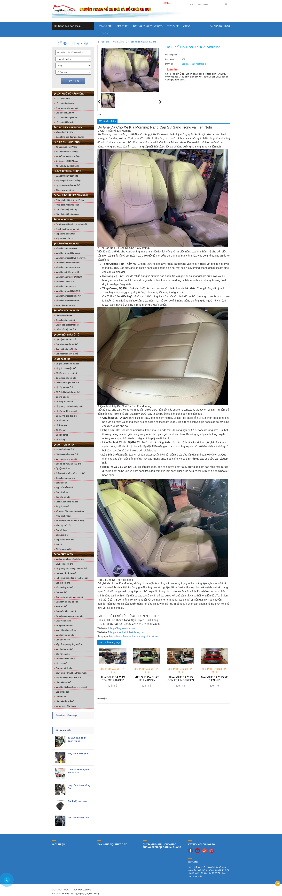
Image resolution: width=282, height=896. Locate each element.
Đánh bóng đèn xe (64, 315)
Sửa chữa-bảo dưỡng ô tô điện (70, 137)
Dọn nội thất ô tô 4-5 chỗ (67, 354)
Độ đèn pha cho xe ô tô (66, 373)
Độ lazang (60, 440)
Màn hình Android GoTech (67, 301)
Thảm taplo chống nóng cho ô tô (70, 473)
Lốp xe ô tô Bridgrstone (66, 117)
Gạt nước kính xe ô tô (66, 611)
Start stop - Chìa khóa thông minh (71, 673)
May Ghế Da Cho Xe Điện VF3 (214, 679)
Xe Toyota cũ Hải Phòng (67, 152)
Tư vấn (103, 33)
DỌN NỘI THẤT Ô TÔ (67, 334)
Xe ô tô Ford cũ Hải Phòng (67, 156)
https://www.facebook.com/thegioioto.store (133, 636)
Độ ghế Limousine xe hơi (67, 364)
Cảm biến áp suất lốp (65, 701)
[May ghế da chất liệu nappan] (146, 656)
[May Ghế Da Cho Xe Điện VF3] (214, 656)
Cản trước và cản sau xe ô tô (69, 597)
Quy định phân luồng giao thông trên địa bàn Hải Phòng (162, 846)
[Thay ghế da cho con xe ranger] (112, 656)
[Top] (277, 883)
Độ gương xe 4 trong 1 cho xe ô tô (71, 569)
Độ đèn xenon (62, 435)
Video (186, 26)
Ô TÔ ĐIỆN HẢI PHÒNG (69, 127)
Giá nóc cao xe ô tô (64, 564)
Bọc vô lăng (61, 530)
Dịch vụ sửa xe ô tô (65, 190)
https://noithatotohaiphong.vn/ (127, 632)
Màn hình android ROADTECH (69, 277)
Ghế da (59, 544)
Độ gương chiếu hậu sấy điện (69, 406)
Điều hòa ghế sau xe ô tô (67, 454)
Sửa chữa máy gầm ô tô (67, 176)
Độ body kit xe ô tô (64, 402)
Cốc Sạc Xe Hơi (63, 640)
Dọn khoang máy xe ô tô (67, 344)
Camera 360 (61, 697)
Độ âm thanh (61, 425)
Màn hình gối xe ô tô (65, 635)
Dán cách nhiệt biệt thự (66, 209)
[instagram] (212, 850)
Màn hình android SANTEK (68, 267)
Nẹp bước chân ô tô (65, 540)
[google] (205, 850)
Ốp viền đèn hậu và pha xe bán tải (71, 224)
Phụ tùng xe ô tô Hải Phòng (68, 181)
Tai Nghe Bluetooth (64, 625)
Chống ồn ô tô (62, 535)
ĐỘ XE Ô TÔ (63, 359)
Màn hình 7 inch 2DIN (65, 282)
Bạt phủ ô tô (61, 483)
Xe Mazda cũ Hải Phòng (66, 147)
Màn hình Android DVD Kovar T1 (71, 258)
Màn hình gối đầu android (67, 272)
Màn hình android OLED (66, 286)
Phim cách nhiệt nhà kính (67, 205)
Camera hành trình (64, 668)
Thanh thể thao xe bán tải (67, 229)
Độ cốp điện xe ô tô (64, 387)
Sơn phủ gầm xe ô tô (65, 320)
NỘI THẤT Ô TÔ (65, 444)
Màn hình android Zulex (66, 248)
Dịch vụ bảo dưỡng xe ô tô (68, 185)
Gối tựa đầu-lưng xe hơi (67, 502)
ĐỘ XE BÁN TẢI (64, 219)
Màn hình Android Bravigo (68, 253)
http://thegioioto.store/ (122, 628)
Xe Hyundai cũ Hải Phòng (67, 166)
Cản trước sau (62, 692)
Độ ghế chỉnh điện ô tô (66, 368)
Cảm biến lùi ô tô (63, 682)
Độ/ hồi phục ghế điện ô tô (67, 383)
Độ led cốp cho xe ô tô (66, 378)
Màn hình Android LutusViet (68, 296)
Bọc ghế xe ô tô (63, 497)
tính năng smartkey (78, 817)
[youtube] (198, 850)
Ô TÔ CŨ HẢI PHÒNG (68, 142)
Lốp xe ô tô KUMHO (65, 113)
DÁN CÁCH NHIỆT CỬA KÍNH (72, 195)
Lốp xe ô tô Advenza (65, 103)
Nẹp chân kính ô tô (64, 487)
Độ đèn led (60, 430)
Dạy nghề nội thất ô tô (148, 26)
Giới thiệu (123, 26)
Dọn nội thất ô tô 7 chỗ (66, 339)
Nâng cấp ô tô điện (64, 132)
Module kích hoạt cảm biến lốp (70, 559)
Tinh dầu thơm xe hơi (65, 659)
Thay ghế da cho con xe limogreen (180, 679)
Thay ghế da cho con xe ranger (113, 679)
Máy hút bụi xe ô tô (64, 649)
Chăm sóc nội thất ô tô (66, 329)
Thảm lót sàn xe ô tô (65, 449)
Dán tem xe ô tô (63, 583)
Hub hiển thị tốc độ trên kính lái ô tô (72, 578)
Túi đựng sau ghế (64, 549)
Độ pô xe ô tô (62, 421)
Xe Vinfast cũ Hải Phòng (67, 161)
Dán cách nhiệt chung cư (67, 214)
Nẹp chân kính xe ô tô (66, 630)
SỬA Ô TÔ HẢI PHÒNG (68, 171)
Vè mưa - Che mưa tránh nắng (70, 511)
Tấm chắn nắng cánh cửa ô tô (69, 616)
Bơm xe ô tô (61, 606)
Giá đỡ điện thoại (63, 621)
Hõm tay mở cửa (63, 525)
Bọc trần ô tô (62, 492)
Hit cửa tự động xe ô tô (66, 411)
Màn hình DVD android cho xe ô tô (71, 687)
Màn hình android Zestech (67, 263)
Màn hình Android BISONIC (68, 291)
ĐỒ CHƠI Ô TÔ (64, 554)
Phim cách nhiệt (63, 516)
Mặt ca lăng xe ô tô (64, 587)
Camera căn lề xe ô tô (66, 573)
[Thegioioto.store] (118, 10)
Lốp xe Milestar (63, 98)
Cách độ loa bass (77, 801)
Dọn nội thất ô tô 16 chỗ (66, 349)
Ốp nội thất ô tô (63, 468)
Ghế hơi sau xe (63, 654)
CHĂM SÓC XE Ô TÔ (67, 310)
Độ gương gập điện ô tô (66, 416)
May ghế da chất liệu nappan (147, 679)
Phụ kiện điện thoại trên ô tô (68, 678)
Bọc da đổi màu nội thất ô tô (68, 464)
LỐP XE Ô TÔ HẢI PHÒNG (70, 93)
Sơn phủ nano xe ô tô (65, 478)
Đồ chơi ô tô (61, 663)
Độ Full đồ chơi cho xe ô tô (68, 392)
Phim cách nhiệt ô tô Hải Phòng (70, 200)
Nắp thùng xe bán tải (65, 234)
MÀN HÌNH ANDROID (67, 243)
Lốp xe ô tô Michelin (65, 122)
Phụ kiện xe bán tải (64, 238)
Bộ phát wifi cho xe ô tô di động (70, 521)
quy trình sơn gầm (78, 753)
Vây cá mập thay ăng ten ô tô (69, 644)
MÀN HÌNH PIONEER (65, 305)
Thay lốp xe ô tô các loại (67, 108)
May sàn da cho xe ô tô (66, 459)
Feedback (173, 26)
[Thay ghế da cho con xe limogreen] (180, 656)
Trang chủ (105, 26)
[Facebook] (191, 850)
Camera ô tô (61, 592)
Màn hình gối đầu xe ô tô (67, 602)
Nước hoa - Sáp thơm (66, 706)
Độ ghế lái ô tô (62, 397)
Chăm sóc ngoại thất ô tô (67, 325)
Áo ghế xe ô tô (62, 506)
